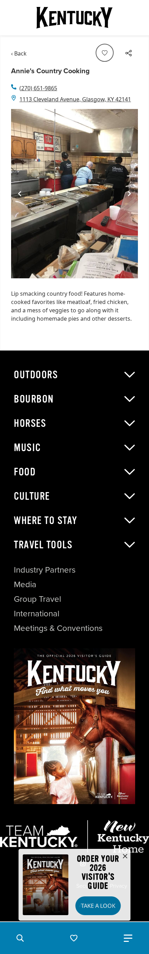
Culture (32, 496)
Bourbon (34, 399)
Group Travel (37, 599)
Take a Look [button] (98, 906)
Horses (30, 423)
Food (25, 472)
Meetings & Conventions (58, 628)
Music (27, 448)
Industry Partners (45, 570)
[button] (20, 938)
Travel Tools (43, 545)
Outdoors (36, 375)
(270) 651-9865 (38, 88)
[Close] (125, 856)
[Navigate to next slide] (129, 193)
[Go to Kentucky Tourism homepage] (74, 17)
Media (25, 584)
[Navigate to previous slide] (20, 193)
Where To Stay (46, 520)
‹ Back (19, 53)
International (36, 613)
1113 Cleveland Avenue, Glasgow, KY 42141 (75, 99)
